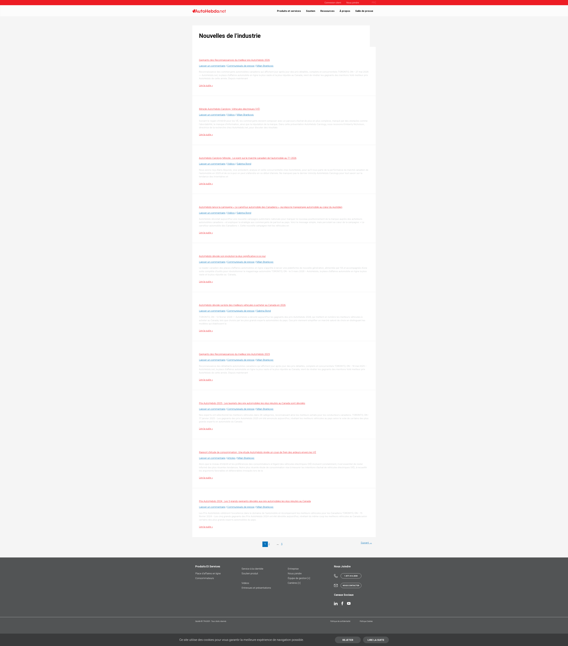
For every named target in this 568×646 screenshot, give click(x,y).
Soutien (310, 10)
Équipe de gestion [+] (299, 578)
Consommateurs (204, 578)
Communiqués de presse (240, 65)
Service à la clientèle (252, 568)
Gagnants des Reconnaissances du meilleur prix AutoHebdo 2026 (234, 60)
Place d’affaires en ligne (208, 573)
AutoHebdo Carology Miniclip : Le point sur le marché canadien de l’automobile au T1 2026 (247, 158)
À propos (345, 10)
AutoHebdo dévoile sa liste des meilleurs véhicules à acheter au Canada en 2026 (242, 305)
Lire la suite (376, 639)
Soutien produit (250, 573)
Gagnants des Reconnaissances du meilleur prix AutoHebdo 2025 (234, 354)
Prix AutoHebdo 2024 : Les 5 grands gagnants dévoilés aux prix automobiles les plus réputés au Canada (255, 501)
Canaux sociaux (344, 594)
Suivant (366, 543)
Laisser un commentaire (212, 65)
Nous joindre (295, 573)
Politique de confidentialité (340, 621)
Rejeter (347, 639)
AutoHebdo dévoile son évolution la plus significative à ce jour (232, 256)
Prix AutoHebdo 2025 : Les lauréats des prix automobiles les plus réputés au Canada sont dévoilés (252, 403)
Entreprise (293, 568)
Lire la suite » (206, 85)
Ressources (327, 10)
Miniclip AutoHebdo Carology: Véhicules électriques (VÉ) (229, 108)
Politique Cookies (366, 621)
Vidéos (231, 114)
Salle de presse (364, 10)
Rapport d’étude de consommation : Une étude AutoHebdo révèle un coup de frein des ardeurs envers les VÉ (257, 452)
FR (373, 2)
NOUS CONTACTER (351, 586)
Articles (231, 458)
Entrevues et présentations (256, 587)
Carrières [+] (294, 582)
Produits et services (289, 10)
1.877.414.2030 (351, 576)
